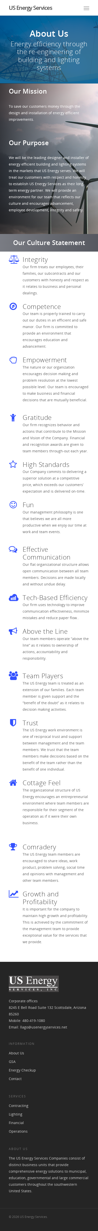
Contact (15, 1078)
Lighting (15, 1114)
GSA (12, 1061)
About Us (16, 1053)
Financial (16, 1122)
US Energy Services (30, 7)
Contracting (18, 1105)
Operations (18, 1131)
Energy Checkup (22, 1070)
